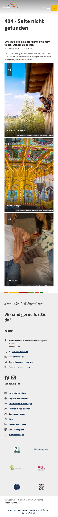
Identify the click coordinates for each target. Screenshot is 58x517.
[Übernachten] (54, 8)
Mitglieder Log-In (16, 434)
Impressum (22, 510)
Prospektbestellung (17, 393)
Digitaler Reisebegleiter (19, 398)
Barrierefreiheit (28, 513)
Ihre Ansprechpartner (23, 362)
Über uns (12, 510)
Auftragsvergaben (16, 429)
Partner (20, 367)
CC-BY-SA (50, 135)
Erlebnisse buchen (17, 414)
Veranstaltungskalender (19, 408)
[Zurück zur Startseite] (10, 7)
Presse (27, 367)
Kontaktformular (16, 356)
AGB (11, 419)
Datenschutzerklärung (38, 510)
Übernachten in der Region (20, 403)
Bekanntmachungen (17, 424)
